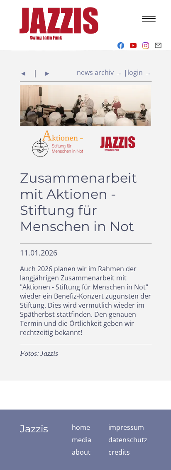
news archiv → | (102, 72)
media (81, 439)
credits (119, 452)
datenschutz (127, 439)
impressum (126, 427)
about (81, 452)
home (81, 427)
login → (139, 72)
